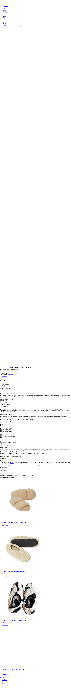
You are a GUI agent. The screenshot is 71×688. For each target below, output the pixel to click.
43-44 (8, 574)
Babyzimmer (6, 14)
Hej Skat (1, 398)
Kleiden (5, 23)
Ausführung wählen (5, 625)
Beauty (5, 18)
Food (5, 19)
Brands (5, 10)
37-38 (5, 525)
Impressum (4, 681)
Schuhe (9, 26)
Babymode (6, 12)
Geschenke (6, 11)
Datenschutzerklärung (5, 682)
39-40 (7, 525)
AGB (3, 683)
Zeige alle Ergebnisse (3, 1)
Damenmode (5, 26)
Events (3, 5)
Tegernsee (5, 7)
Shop (3, 9)
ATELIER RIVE (5, 367)
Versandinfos (4, 378)
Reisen (5, 25)
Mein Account (4, 680)
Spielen (5, 17)
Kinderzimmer (6, 15)
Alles (5, 20)
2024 (5, 8)
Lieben (5, 22)
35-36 (3, 525)
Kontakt (3, 679)
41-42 (8, 525)
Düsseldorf (6, 6)
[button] (7, 372)
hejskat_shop (12, 463)
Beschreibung (4, 376)
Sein (5, 21)
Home (5, 16)
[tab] (36, 376)
